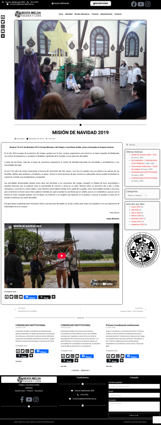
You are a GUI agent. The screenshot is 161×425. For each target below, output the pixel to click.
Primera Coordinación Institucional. (123, 325)
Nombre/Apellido (116, 382)
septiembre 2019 (137, 224)
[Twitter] (2, 21)
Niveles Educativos (82, 14)
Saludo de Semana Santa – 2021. (144, 155)
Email (111, 391)
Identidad (68, 14)
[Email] (2, 31)
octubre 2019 (136, 221)
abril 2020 (135, 210)
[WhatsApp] (2, 26)
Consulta (112, 400)
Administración (106, 14)
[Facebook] (2, 17)
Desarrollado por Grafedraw (135, 422)
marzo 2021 (135, 207)
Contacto (118, 14)
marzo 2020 (135, 213)
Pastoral (95, 14)
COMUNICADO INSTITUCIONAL (144, 172)
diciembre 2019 (137, 219)
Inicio (61, 14)
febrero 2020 (136, 216)
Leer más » (19, 361)
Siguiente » (85, 370)
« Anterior (75, 370)
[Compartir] (2, 36)
